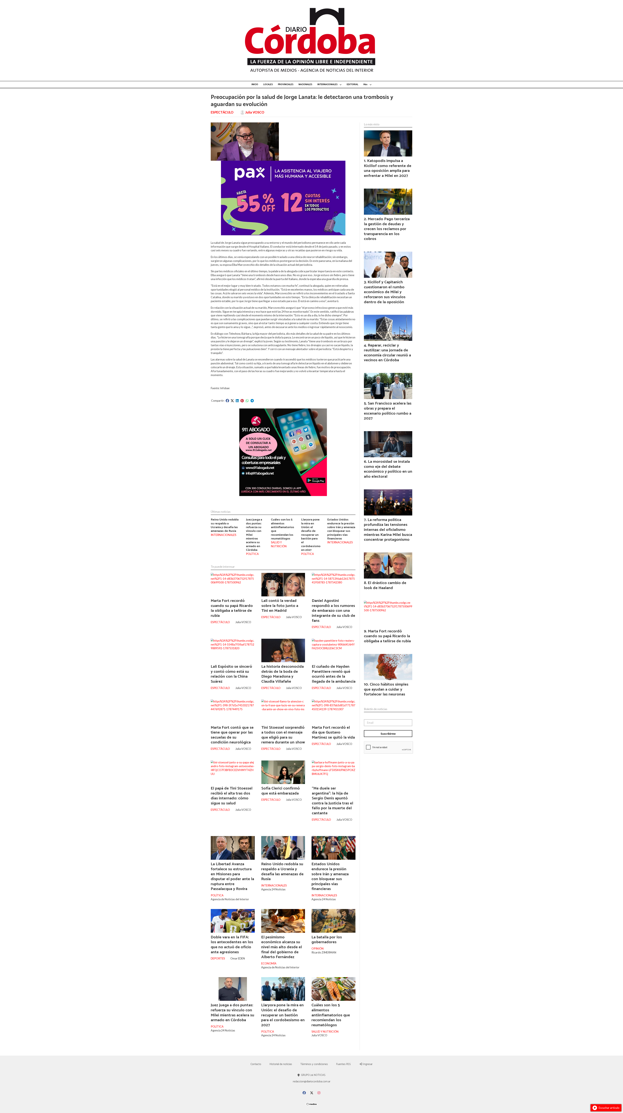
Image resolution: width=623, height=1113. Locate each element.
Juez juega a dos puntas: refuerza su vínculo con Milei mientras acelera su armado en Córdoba (232, 1012)
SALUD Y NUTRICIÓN (279, 544)
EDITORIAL (352, 84)
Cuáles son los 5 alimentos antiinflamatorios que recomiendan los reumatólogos (282, 529)
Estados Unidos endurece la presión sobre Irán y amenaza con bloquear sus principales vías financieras (341, 529)
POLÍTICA (252, 554)
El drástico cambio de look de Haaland (385, 585)
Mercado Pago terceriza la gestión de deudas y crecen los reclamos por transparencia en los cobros (387, 229)
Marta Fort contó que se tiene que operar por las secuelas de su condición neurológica (232, 735)
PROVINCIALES (285, 84)
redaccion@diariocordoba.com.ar (311, 1081)
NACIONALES (305, 84)
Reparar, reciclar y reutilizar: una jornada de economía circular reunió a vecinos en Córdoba (387, 353)
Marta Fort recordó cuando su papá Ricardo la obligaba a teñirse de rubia (232, 608)
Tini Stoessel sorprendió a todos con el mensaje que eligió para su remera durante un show (283, 735)
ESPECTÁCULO (222, 112)
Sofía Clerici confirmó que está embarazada (280, 791)
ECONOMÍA (268, 963)
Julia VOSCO (254, 112)
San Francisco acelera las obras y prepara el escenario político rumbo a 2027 (387, 411)
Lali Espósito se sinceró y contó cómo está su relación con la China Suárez (231, 674)
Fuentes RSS (343, 1064)
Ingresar (367, 1064)
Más (365, 84)
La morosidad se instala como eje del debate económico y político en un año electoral (388, 469)
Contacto (255, 1064)
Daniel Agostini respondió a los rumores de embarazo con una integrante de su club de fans (333, 611)
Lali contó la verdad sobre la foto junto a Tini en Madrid (279, 606)
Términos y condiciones (314, 1064)
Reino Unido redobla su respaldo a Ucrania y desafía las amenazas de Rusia (224, 525)
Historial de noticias (280, 1064)
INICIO (254, 84)
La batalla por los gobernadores (327, 939)
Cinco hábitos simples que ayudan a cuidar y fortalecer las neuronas (386, 689)
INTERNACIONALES (327, 84)
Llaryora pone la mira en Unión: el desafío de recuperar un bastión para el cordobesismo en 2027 (310, 534)
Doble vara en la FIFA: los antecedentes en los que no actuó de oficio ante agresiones (232, 944)
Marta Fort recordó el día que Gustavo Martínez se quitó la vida (333, 732)
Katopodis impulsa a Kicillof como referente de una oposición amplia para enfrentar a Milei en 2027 (387, 168)
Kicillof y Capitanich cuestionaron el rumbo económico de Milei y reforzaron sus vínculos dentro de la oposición (384, 292)
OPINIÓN (318, 948)
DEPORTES (218, 958)
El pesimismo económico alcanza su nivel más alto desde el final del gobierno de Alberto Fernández (281, 947)
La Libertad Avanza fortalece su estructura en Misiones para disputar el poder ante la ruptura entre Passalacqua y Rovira (232, 876)
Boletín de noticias (375, 709)
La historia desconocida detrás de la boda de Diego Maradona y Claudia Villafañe (282, 674)
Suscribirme (388, 733)
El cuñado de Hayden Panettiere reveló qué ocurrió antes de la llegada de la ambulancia (333, 674)
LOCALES (268, 84)
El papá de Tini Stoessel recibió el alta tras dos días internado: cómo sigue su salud (231, 796)
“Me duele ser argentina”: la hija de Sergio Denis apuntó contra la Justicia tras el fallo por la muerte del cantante (332, 800)
